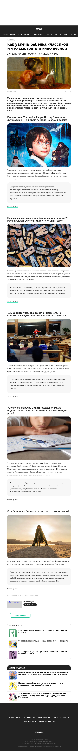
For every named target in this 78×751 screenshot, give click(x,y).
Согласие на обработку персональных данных (39, 741)
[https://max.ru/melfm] (55, 709)
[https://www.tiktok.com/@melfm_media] (39, 709)
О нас (11, 717)
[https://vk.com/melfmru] (33, 709)
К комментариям (20, 615)
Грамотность (38, 34)
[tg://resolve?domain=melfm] (22, 709)
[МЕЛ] (39, 28)
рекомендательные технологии (52, 746)
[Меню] (75, 29)
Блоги (73, 34)
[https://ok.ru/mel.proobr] (50, 709)
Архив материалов (47, 721)
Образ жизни (23, 34)
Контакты (20, 717)
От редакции (28, 602)
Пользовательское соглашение (39, 740)
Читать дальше (12, 206)
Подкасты (56, 717)
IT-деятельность (29, 721)
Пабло (66, 717)
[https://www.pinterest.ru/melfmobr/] (44, 709)
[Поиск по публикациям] (2, 29)
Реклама (31, 717)
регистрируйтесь (21, 108)
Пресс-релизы (43, 717)
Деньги (11, 39)
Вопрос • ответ (61, 34)
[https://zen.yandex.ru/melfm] (27, 709)
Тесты (49, 34)
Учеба (12, 34)
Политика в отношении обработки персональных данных (39, 743)
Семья (5, 34)
